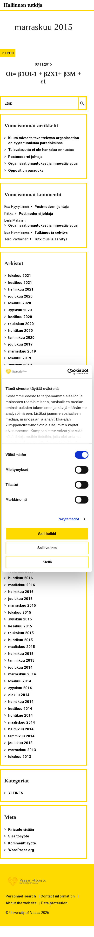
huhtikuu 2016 (20, 578)
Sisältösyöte (18, 836)
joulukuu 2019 (20, 344)
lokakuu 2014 (19, 681)
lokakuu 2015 (19, 612)
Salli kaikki (47, 534)
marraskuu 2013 (22, 750)
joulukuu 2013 (20, 743)
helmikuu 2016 (21, 592)
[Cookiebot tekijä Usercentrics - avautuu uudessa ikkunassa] (67, 371)
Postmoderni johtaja (25, 157)
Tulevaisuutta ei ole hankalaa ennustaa (41, 150)
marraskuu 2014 (22, 674)
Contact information (57, 896)
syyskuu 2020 (20, 310)
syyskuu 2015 (20, 619)
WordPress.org (21, 850)
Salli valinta (47, 548)
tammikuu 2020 (21, 337)
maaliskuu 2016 (21, 585)
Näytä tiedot (69, 519)
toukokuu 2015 (21, 633)
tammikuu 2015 (21, 660)
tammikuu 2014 (21, 736)
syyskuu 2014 (20, 688)
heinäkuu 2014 (21, 701)
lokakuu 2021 (19, 275)
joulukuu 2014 (20, 667)
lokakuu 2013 (19, 756)
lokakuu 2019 (19, 358)
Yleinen (8, 53)
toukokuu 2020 (21, 324)
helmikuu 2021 (21, 289)
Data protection (54, 903)
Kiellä (47, 562)
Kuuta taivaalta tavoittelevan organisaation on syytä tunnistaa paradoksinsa (43, 140)
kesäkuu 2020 (20, 317)
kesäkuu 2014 (20, 708)
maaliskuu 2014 (21, 722)
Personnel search (21, 896)
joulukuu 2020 (20, 296)
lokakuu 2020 (19, 303)
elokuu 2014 (18, 695)
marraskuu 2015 (22, 605)
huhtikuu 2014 (20, 715)
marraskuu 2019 (22, 351)
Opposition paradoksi (26, 170)
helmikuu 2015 (21, 654)
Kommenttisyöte (22, 843)
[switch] (81, 470)
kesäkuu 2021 (20, 282)
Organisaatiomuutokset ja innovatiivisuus (43, 163)
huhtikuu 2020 (20, 330)
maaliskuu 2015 (21, 647)
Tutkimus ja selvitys (51, 232)
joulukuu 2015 (20, 599)
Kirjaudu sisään (21, 829)
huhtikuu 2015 (20, 640)
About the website (21, 903)
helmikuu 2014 (21, 729)
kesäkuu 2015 (20, 626)
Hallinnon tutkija (23, 5)
